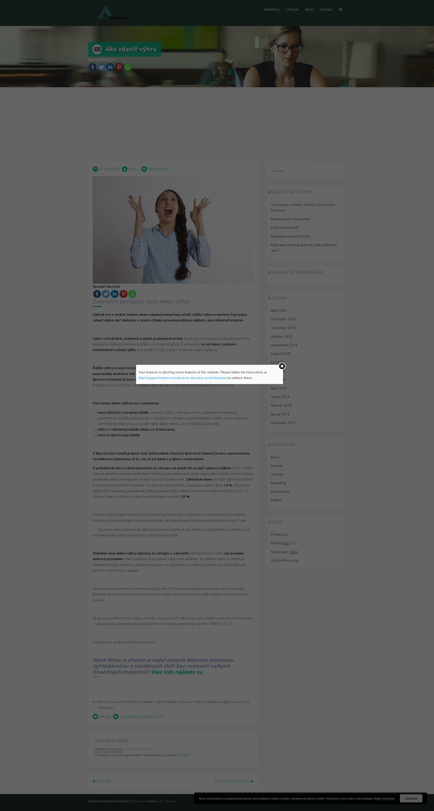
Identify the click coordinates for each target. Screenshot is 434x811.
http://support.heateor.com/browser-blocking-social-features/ (182, 378)
